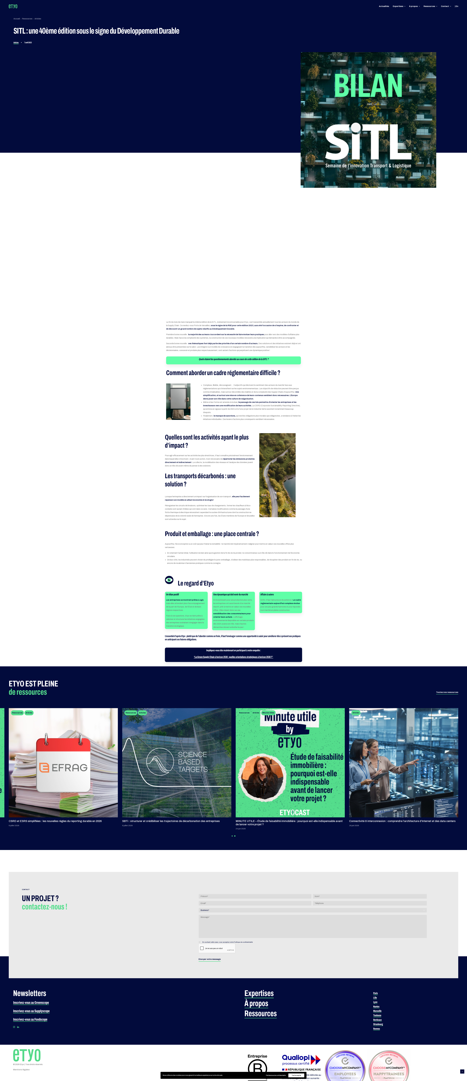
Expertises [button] (398, 6)
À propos (413, 6)
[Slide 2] (235, 836)
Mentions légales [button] (21, 1069)
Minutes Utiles (268, 713)
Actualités (384, 6)
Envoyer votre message (210, 959)
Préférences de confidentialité (276, 1075)
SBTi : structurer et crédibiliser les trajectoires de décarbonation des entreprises (171, 821)
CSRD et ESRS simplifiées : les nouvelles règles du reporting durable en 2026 (55, 821)
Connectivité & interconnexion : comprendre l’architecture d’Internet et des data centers (402, 821)
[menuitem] (385, 6)
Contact (445, 6)
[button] (447, 692)
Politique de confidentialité (243, 942)
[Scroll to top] (462, 1071)
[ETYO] (13, 6)
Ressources (429, 6)
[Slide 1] (232, 836)
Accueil (16, 19)
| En (456, 6)
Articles (38, 19)
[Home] (26, 1055)
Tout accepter (296, 1075)
